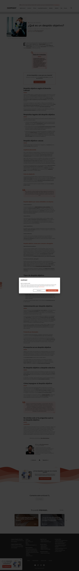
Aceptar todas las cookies (52, 290)
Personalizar (39, 290)
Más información (41, 286)
